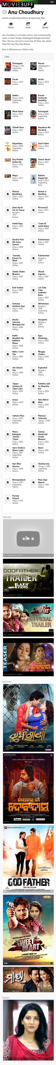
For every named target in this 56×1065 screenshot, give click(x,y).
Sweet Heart (44, 159)
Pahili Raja (17, 223)
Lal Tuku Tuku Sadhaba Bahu (42, 291)
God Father (43, 143)
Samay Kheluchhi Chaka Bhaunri (43, 435)
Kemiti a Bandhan (42, 192)
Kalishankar (43, 255)
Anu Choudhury (26, 11)
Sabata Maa (18, 415)
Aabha (15, 95)
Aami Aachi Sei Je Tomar (18, 208)
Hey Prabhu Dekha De (17, 160)
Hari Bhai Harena (16, 465)
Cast (7, 56)
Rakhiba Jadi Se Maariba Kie (44, 386)
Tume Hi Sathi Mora (43, 224)
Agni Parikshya (42, 336)
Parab (15, 79)
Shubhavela (43, 463)
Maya (15, 175)
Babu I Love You (18, 352)
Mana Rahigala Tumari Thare (16, 435)
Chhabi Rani (18, 127)
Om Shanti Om (17, 369)
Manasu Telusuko (42, 417)
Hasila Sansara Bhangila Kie (18, 322)
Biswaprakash (19, 479)
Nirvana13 (43, 207)
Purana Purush (15, 497)
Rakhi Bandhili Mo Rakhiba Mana (18, 339)
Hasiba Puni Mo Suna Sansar (18, 242)
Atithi (41, 79)
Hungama (42, 319)
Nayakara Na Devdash (44, 128)
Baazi (40, 447)
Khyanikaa (17, 143)
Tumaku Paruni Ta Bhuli (17, 258)
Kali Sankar (17, 287)
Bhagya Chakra (41, 352)
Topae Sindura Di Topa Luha (17, 386)
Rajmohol (42, 367)
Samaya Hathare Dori (18, 304)
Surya (15, 399)
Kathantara (43, 239)
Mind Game (17, 111)
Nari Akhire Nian (43, 401)
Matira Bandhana (17, 192)
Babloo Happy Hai (43, 176)
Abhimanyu (43, 303)
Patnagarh (17, 63)
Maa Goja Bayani (42, 481)
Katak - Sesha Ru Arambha (42, 98)
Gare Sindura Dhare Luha (18, 449)
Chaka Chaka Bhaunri (18, 272)
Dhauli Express (42, 272)
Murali (41, 63)
